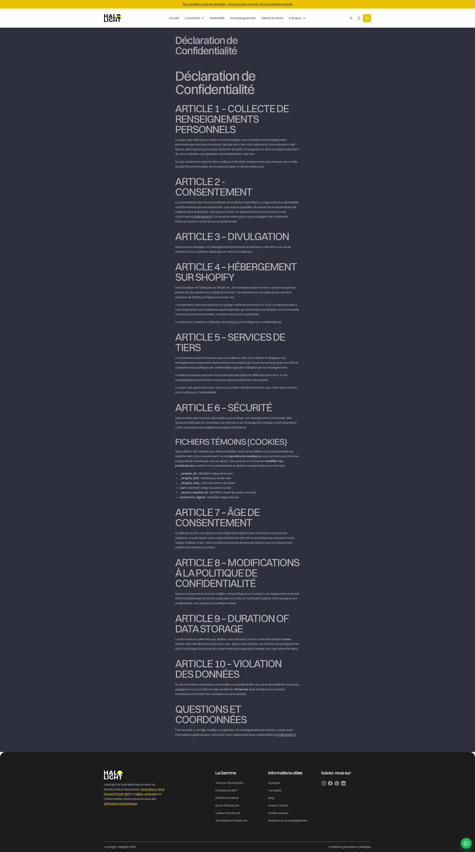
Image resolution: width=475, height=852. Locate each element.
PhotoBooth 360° (226, 790)
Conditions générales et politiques (349, 847)
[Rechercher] (351, 18)
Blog (271, 798)
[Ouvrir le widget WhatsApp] (466, 843)
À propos (274, 783)
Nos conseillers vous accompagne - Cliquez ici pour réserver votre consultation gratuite (237, 4)
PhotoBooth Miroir (227, 798)
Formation (274, 790)
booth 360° (123, 794)
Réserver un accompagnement (287, 820)
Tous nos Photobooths (229, 783)
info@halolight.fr (202, 216)
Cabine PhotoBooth (227, 813)
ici (236, 322)
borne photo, (149, 789)
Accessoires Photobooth (231, 820)
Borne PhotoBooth (227, 805)
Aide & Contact (278, 805)
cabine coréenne (145, 794)
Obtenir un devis (278, 813)
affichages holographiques (120, 803)
